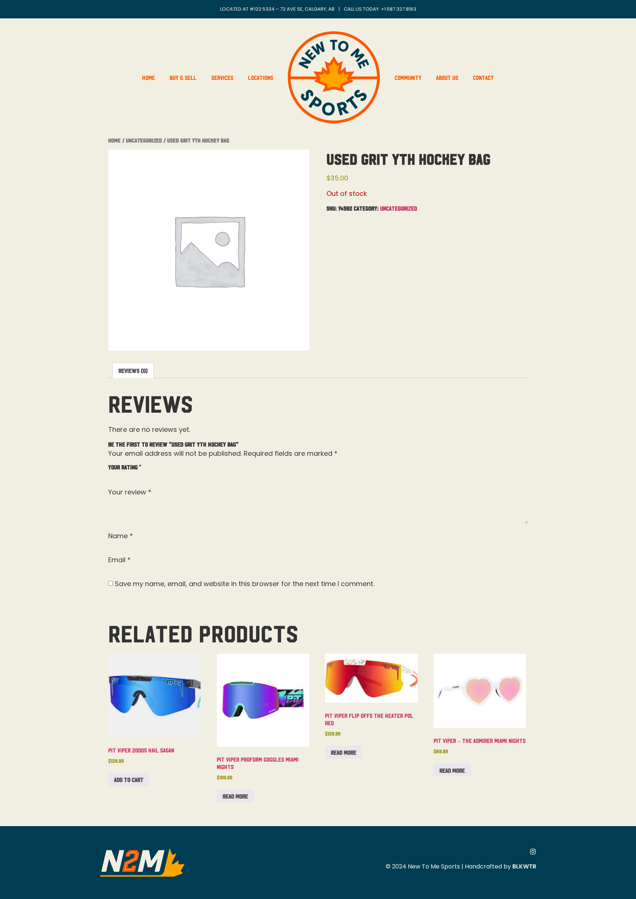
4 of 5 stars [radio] (144, 475)
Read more (235, 796)
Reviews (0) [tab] (133, 370)
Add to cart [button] (129, 779)
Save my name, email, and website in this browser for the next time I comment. (244, 584)
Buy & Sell (183, 77)
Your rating (124, 467)
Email (119, 560)
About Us (447, 77)
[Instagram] (533, 851)
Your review (129, 492)
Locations (260, 77)
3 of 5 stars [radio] (134, 475)
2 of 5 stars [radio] (123, 475)
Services (222, 77)
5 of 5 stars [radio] (155, 475)
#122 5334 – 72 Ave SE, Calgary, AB (292, 9)
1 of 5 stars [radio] (112, 475)
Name (120, 536)
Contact (483, 77)
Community (408, 77)
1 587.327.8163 (400, 9)
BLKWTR (524, 866)
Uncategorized (144, 140)
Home (148, 77)
